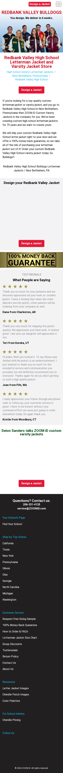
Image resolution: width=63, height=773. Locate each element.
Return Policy (10, 656)
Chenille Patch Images (16, 694)
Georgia (7, 580)
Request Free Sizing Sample (19, 619)
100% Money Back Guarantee (20, 625)
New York (8, 555)
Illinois (6, 568)
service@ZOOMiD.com (31, 508)
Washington (9, 599)
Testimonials (10, 650)
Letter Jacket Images (16, 688)
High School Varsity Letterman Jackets (30, 72)
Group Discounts (12, 644)
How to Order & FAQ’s (15, 631)
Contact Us (9, 662)
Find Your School (12, 524)
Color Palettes (11, 700)
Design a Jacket (40, 4)
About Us (8, 669)
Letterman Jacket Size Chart (20, 637)
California (8, 543)
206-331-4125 (31, 504)
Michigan (8, 593)
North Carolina (11, 587)
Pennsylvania (10, 562)
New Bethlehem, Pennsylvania (30, 75)
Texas (6, 549)
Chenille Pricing (11, 720)
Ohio (5, 574)
